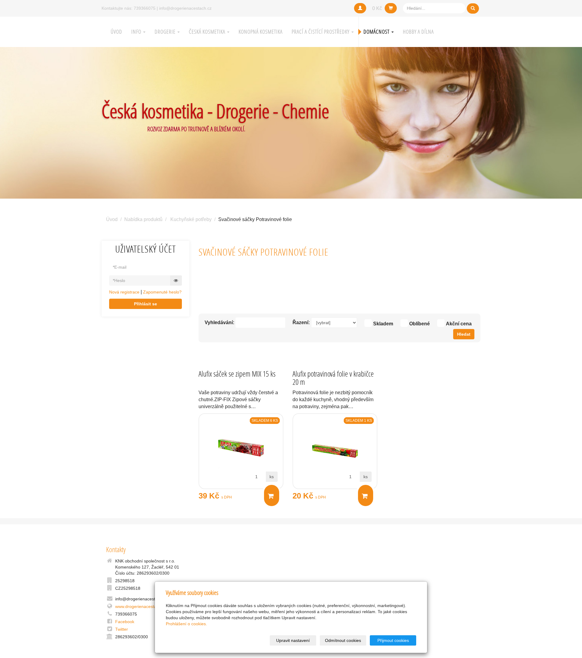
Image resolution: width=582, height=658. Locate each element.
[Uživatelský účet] (360, 8)
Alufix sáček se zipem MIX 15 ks (237, 374)
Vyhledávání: (219, 322)
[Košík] (391, 8)
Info (136, 31)
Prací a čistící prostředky (321, 31)
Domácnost (377, 31)
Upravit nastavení (293, 640)
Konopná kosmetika (261, 31)
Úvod (116, 31)
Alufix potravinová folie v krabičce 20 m (333, 378)
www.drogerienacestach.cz (140, 606)
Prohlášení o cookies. (186, 623)
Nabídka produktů (143, 219)
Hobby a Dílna (418, 31)
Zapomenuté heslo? (162, 292)
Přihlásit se (145, 303)
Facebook (124, 621)
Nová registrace (124, 292)
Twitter (121, 629)
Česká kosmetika (207, 31)
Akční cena (459, 323)
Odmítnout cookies (343, 640)
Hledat (463, 334)
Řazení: (301, 322)
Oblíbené (419, 323)
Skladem (383, 323)
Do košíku (272, 495)
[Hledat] (473, 8)
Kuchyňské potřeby (191, 219)
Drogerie (166, 31)
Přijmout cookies (393, 640)
